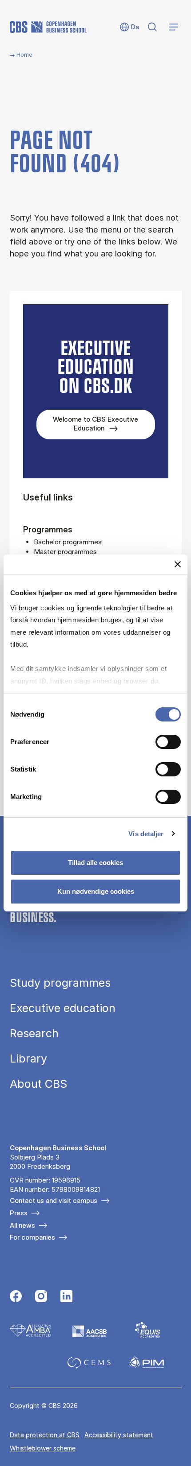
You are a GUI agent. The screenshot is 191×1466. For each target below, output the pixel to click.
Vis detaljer (145, 833)
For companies (32, 1237)
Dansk (129, 27)
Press (19, 1213)
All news (22, 1225)
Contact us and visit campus (53, 1200)
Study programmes (60, 983)
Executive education (62, 1008)
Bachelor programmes (68, 542)
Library (28, 1058)
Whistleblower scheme (43, 1448)
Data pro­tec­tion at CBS (45, 1435)
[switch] (168, 742)
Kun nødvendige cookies (95, 891)
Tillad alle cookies (95, 862)
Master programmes (65, 551)
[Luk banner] (178, 564)
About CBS (38, 1084)
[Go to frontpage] (48, 27)
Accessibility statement (118, 1435)
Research (34, 1033)
